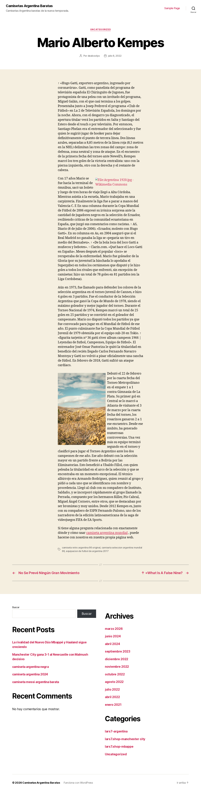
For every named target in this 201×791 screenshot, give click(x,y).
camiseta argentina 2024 (30, 674)
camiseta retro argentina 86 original (81, 547)
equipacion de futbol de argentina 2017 (87, 551)
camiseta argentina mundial (107, 533)
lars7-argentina (116, 731)
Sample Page (172, 8)
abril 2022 (112, 697)
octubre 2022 (115, 674)
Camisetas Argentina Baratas (29, 6)
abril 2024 (112, 644)
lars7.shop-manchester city (125, 739)
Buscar (15, 607)
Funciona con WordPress (78, 782)
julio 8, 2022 (115, 55)
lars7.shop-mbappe (119, 746)
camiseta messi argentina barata (35, 682)
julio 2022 (112, 689)
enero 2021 (113, 705)
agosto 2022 (114, 682)
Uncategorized (100, 29)
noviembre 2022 (117, 666)
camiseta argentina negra (30, 667)
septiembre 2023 (117, 651)
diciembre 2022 (116, 659)
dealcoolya (94, 55)
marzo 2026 (114, 629)
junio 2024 (113, 636)
